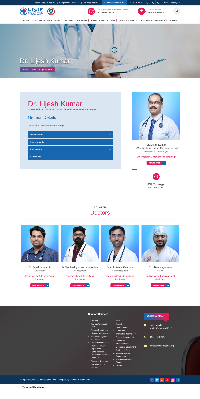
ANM (118, 321)
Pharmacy (95, 358)
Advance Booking (91, 3)
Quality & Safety (128, 20)
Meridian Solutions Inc (80, 380)
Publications (36, 149)
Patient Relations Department (123, 354)
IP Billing (94, 321)
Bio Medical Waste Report (123, 360)
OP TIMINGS (137, 3)
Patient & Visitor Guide (103, 20)
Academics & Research (153, 20)
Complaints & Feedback (69, 3)
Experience (35, 157)
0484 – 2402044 (157, 337)
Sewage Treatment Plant (99, 325)
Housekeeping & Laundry (98, 365)
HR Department (122, 344)
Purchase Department (100, 361)
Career (173, 20)
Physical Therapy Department (98, 347)
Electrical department (125, 337)
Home (26, 20)
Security (119, 324)
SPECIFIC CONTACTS (115, 3)
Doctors (68, 20)
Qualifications (37, 135)
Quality (119, 365)
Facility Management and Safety (99, 337)
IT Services (120, 330)
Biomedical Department (126, 347)
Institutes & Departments (46, 20)
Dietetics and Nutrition (100, 333)
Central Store (121, 327)
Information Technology (126, 334)
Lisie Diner (120, 340)
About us (82, 20)
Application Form (123, 350)
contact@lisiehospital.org (162, 346)
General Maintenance (100, 342)
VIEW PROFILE (154, 163)
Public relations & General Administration (100, 353)
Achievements (37, 142)
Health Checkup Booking (45, 3)
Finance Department (99, 330)
